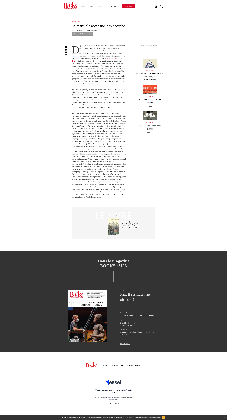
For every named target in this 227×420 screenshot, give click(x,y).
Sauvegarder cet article (82, 33)
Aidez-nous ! (128, 6)
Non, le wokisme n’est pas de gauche (149, 127)
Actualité (84, 6)
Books (150, 106)
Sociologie (76, 22)
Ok (163, 417)
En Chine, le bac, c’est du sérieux (150, 101)
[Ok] (225, 417)
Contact (115, 365)
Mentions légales (133, 365)
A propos (106, 365)
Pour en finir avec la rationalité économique (149, 75)
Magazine (92, 6)
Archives (99, 6)
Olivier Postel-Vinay (151, 79)
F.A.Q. (122, 365)
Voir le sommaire (125, 343)
